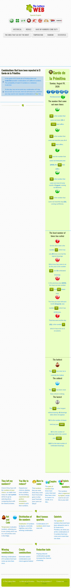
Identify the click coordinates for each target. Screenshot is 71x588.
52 (60, 165)
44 (54, 390)
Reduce (28, 29)
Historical (17, 29)
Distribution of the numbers (25, 518)
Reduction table (43, 549)
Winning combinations (7, 551)
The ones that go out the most (17, 35)
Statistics (62, 35)
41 (51, 136)
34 (51, 116)
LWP (26, 583)
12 (51, 289)
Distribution (22, 524)
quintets (59, 521)
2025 (62, 424)
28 (54, 371)
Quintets (58, 516)
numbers (38, 488)
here (65, 581)
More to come (40, 482)
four (37, 94)
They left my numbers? (7, 482)
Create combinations (25, 551)
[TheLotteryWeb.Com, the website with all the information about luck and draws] (35, 8)
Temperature (38, 35)
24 (51, 197)
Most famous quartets (42, 518)
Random (50, 35)
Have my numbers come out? (47, 29)
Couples (52, 481)
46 (51, 179)
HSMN (44, 583)
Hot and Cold (8, 519)
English (38, 15)
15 (56, 308)
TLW (9, 583)
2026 (59, 438)
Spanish (33, 15)
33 (53, 144)
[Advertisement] (35, 53)
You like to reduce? (23, 482)
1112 (53, 124)
